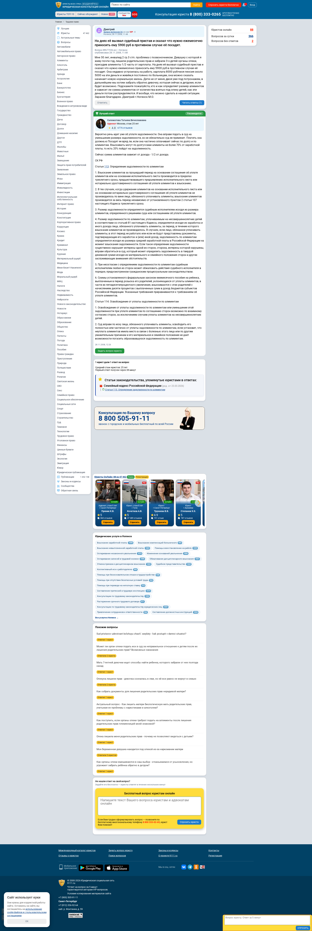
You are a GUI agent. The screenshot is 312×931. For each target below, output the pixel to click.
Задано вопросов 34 (113, 32)
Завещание (63, 160)
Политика (62, 345)
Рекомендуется (194, 113)
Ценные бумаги (65, 449)
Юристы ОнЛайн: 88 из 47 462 (110, 477)
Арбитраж (62, 69)
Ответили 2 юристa (106, 656)
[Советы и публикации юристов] (58, 5)
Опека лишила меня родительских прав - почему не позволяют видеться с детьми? (145, 736)
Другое (61, 137)
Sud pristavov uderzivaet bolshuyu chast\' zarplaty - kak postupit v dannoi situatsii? (141, 633)
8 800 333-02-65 (151, 822)
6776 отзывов (122, 128)
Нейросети (62, 299)
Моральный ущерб (67, 276)
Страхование (64, 413)
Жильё (60, 156)
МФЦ (59, 281)
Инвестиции (63, 192)
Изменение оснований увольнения (167, 553)
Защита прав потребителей (71, 165)
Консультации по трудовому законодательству (123, 596)
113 (106, 166)
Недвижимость (65, 295)
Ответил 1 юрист (105, 640)
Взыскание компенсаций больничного (159, 543)
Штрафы (61, 454)
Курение (61, 254)
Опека (60, 331)
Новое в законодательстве (71, 304)
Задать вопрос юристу (110, 351)
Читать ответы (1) (192, 102)
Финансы (62, 445)
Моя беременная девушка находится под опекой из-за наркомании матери (140, 749)
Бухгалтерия (63, 97)
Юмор (60, 467)
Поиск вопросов (117, 855)
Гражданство (64, 115)
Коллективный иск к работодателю (117, 569)
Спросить (108, 522)
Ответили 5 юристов (107, 755)
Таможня (62, 427)
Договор (61, 124)
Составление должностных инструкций (175, 612)
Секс (59, 390)
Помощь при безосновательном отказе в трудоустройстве (128, 575)
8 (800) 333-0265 (205, 14)
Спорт (60, 408)
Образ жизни (64, 317)
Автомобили (63, 46)
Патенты (61, 336)
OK (26, 921)
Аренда (61, 74)
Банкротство (64, 87)
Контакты (213, 850)
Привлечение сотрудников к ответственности (122, 612)
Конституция (64, 217)
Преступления (64, 358)
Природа (61, 363)
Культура (62, 249)
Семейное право (65, 395)
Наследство (63, 290)
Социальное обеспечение (70, 399)
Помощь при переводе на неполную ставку (121, 585)
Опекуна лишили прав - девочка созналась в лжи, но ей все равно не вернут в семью (146, 678)
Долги (60, 128)
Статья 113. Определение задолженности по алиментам (135, 389)
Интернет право (65, 204)
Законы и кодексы (168, 850)
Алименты (62, 60)
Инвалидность (65, 187)
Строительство (65, 417)
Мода (60, 272)
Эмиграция (63, 463)
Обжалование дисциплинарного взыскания (174, 559)
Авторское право (66, 56)
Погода (61, 340)
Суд (59, 422)
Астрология (63, 78)
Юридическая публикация (71, 472)
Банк (59, 83)
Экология (62, 458)
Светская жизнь (65, 381)
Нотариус (62, 313)
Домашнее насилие (67, 133)
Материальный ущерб (69, 258)
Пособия (61, 349)
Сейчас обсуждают (88, 14)
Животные (62, 151)
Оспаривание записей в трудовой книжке (120, 559)
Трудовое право (65, 436)
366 (250, 36)
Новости (61, 308)
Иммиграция (64, 183)
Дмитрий (109, 29)
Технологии (63, 431)
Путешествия (64, 367)
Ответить (102, 102)
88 (251, 29)
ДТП (59, 142)
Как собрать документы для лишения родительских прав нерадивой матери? (141, 691)
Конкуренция (64, 213)
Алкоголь (62, 65)
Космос (61, 231)
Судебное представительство (173, 564)
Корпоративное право (69, 222)
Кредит (61, 240)
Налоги (61, 286)
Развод (61, 372)
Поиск (131, 477)
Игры (60, 178)
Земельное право (66, 174)
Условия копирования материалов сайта (89, 893)
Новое (107, 14)
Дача (60, 119)
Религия (61, 377)
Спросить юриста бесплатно (223, 5)
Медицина (62, 263)
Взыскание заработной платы (115, 543)
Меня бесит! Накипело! (69, 267)
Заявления (63, 169)
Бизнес (61, 92)
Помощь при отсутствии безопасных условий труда (125, 580)
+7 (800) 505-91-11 (68, 897)
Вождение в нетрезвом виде (72, 106)
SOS (134, 14)
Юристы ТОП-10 (65, 14)
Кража (60, 236)
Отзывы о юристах (68, 855)
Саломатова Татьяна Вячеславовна (126, 120)
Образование (64, 322)
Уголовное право (66, 440)
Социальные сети (66, 404)
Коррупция (63, 226)
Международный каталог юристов (77, 850)
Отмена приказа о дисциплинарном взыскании (124, 564)
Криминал (62, 245)
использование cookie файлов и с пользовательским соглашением (26, 912)
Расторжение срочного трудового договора (120, 601)
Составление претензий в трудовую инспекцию (123, 591)
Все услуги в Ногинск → (106, 617)
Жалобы (61, 147)
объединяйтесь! (90, 4)
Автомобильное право (69, 51)
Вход (252, 5)
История (61, 208)
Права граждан (65, 354)
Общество (62, 326)
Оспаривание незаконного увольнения (119, 553)
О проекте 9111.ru (167, 855)
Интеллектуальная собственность (67, 198)
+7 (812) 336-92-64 (68, 905)
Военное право (65, 101)
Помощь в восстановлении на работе (176, 548)
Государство (64, 110)
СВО (59, 386)
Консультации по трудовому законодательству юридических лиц (132, 607)
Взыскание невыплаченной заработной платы (123, 548)
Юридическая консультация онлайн (86, 7)
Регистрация (142, 477)
